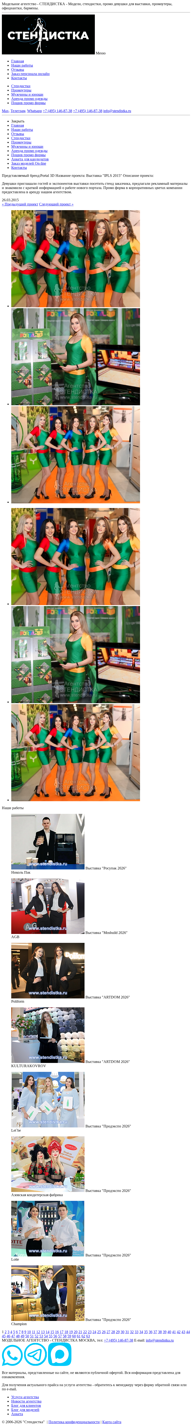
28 (113, 1332)
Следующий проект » (56, 204)
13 (43, 1332)
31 (127, 1332)
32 (132, 1332)
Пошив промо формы (28, 103)
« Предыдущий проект (20, 204)
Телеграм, (18, 111)
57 (60, 1336)
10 (29, 1332)
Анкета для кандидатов (30, 159)
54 (46, 1336)
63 (88, 1336)
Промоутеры (21, 90)
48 (18, 1336)
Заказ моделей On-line (28, 163)
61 (79, 1336)
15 (52, 1332)
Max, (6, 111)
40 (169, 1332)
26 (104, 1332)
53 (41, 1336)
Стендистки (20, 86)
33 (136, 1332)
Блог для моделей (25, 1410)
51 (32, 1336)
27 (108, 1332)
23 (90, 1332)
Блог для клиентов (26, 1405)
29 (118, 1332)
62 (83, 1336)
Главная (17, 61)
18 (66, 1332)
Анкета (17, 1414)
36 (150, 1332)
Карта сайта (111, 1422)
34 (141, 1332)
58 (64, 1336)
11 (33, 1332)
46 (8, 1336)
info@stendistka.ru (117, 111)
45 (4, 1336)
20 (76, 1332)
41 (174, 1332)
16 (57, 1332)
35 (146, 1332)
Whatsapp (34, 111)
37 (155, 1332)
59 (69, 1336)
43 (183, 1332)
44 (188, 1332)
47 (13, 1336)
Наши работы (22, 65)
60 (74, 1336)
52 (36, 1336)
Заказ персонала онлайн (30, 74)
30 (122, 1332)
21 (80, 1332)
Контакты (19, 78)
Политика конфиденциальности (74, 1422)
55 (50, 1336)
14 (47, 1332)
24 (94, 1332)
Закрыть (17, 121)
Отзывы (17, 70)
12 (38, 1332)
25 (99, 1332)
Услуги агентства (25, 1397)
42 (179, 1332)
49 (22, 1336)
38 (160, 1332)
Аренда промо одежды (29, 99)
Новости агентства (26, 1401)
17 (61, 1332)
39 (164, 1332)
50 (27, 1336)
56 (55, 1336)
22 (85, 1332)
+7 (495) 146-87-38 (57, 111)
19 (71, 1332)
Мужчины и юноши (27, 94)
